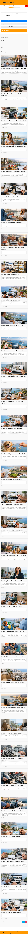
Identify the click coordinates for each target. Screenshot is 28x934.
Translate (18, 9)
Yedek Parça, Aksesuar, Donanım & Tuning (11, 13)
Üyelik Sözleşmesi (4, 45)
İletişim (2, 47)
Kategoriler (10, 933)
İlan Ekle (17, 933)
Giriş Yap (24, 933)
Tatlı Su (4, 17)
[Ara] (26, 6)
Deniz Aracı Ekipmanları (6, 15)
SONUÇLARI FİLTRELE (14, 20)
